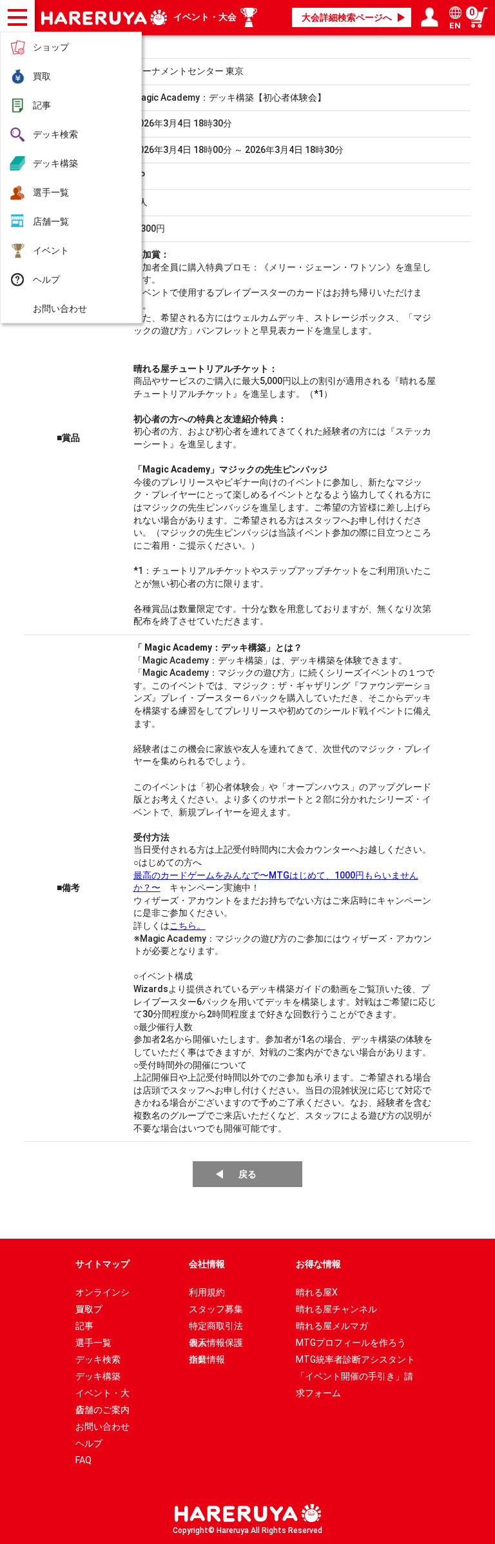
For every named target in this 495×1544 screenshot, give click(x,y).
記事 (42, 105)
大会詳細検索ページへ (347, 17)
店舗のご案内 (102, 1410)
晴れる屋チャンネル (336, 1309)
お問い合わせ (60, 308)
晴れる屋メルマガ (332, 1326)
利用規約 (207, 1292)
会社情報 (207, 1264)
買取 (42, 76)
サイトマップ (102, 1264)
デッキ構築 (55, 163)
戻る (247, 1174)
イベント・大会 (205, 17)
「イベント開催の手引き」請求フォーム (354, 1378)
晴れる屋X (317, 1292)
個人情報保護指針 (216, 1344)
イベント (51, 250)
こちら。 (188, 925)
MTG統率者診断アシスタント (355, 1359)
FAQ (83, 1460)
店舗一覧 (51, 221)
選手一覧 (51, 192)
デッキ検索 (55, 134)
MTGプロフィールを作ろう (351, 1342)
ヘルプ (46, 279)
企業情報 (207, 1359)
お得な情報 (318, 1264)
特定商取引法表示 (216, 1327)
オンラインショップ (102, 1294)
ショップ (51, 47)
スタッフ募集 (216, 1309)
